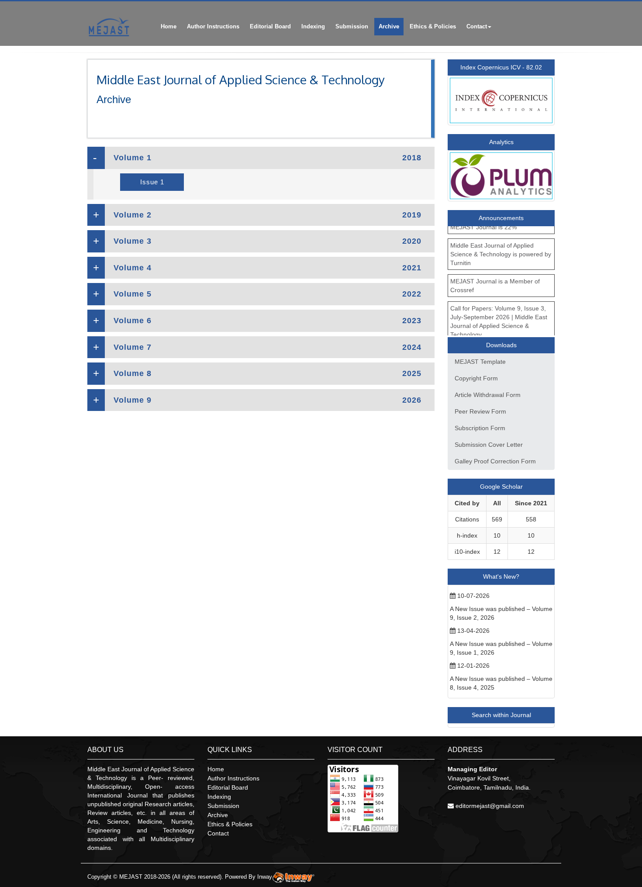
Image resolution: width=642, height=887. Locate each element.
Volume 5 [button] (267, 294)
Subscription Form (480, 428)
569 (497, 519)
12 (497, 551)
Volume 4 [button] (267, 267)
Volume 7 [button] (267, 347)
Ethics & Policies (433, 26)
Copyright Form (476, 378)
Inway (264, 876)
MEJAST (130, 876)
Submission (351, 26)
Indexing (313, 26)
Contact (476, 26)
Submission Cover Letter (489, 444)
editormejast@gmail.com (490, 805)
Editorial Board (270, 26)
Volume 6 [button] (267, 320)
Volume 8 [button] (267, 373)
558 (531, 519)
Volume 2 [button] (267, 215)
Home (168, 26)
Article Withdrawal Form (488, 394)
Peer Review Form (480, 411)
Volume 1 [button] (267, 157)
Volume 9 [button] (267, 400)
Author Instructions (213, 26)
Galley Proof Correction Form (495, 461)
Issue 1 (152, 182)
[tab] (261, 158)
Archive (389, 26)
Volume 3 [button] (267, 241)
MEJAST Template (480, 361)
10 (497, 535)
